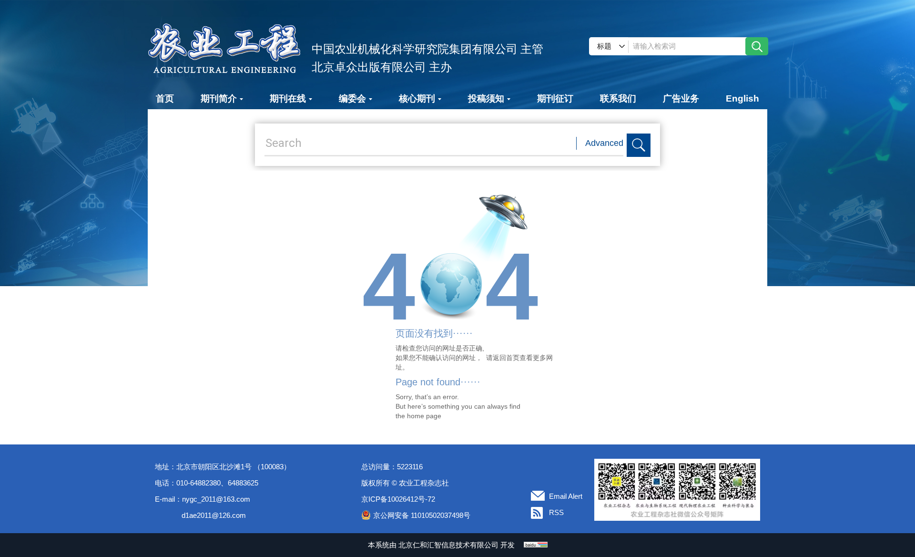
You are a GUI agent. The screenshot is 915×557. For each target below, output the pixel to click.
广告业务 (681, 98)
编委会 (352, 98)
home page (424, 416)
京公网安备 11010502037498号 (421, 515)
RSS (556, 512)
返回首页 (506, 357)
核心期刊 (417, 98)
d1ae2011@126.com (214, 515)
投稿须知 (486, 98)
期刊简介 (219, 98)
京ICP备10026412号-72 (398, 499)
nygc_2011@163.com (216, 499)
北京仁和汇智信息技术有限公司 (448, 545)
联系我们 (618, 98)
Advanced (604, 143)
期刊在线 (288, 98)
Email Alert (565, 496)
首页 (165, 98)
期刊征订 (555, 98)
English (742, 98)
